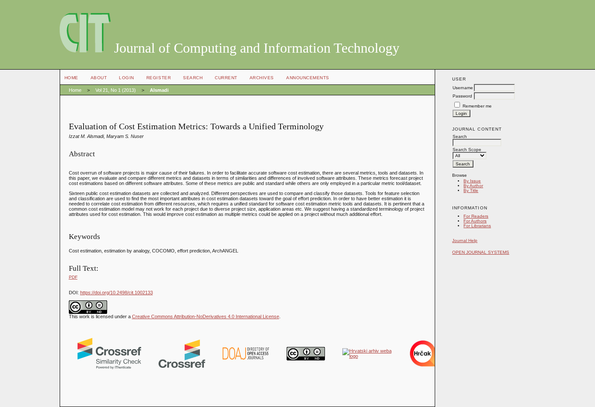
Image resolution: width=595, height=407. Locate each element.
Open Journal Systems (480, 252)
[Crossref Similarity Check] (109, 367)
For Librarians (477, 225)
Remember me (477, 106)
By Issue (472, 180)
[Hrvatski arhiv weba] (367, 356)
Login (126, 77)
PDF (73, 277)
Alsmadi (159, 90)
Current (226, 77)
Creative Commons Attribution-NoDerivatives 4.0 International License (205, 316)
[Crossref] (182, 366)
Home (71, 77)
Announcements (307, 77)
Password (462, 96)
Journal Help (464, 240)
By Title (470, 190)
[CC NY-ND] (306, 358)
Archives (262, 77)
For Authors (475, 221)
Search (193, 77)
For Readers (475, 216)
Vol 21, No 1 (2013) (115, 90)
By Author (473, 185)
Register (158, 77)
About (99, 77)
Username (463, 87)
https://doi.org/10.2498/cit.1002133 (116, 292)
